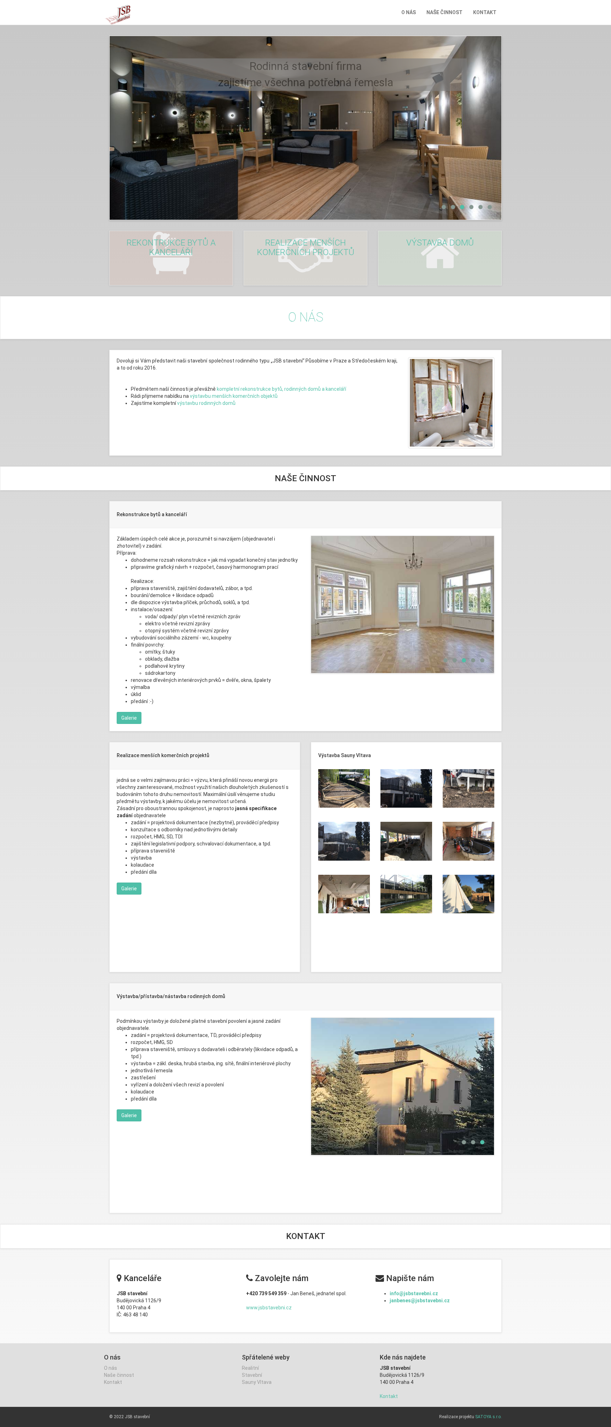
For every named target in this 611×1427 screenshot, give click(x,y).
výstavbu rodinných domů (206, 403)
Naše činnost (444, 12)
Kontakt (484, 12)
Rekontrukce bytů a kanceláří (171, 247)
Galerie (129, 718)
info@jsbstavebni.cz (414, 1293)
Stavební (252, 1375)
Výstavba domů (440, 243)
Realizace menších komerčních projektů (305, 247)
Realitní (250, 1368)
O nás (408, 12)
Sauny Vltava (257, 1382)
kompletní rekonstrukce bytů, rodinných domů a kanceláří (281, 389)
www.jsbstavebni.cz (269, 1307)
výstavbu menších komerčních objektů (234, 396)
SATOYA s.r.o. (488, 1416)
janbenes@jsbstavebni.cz (420, 1300)
